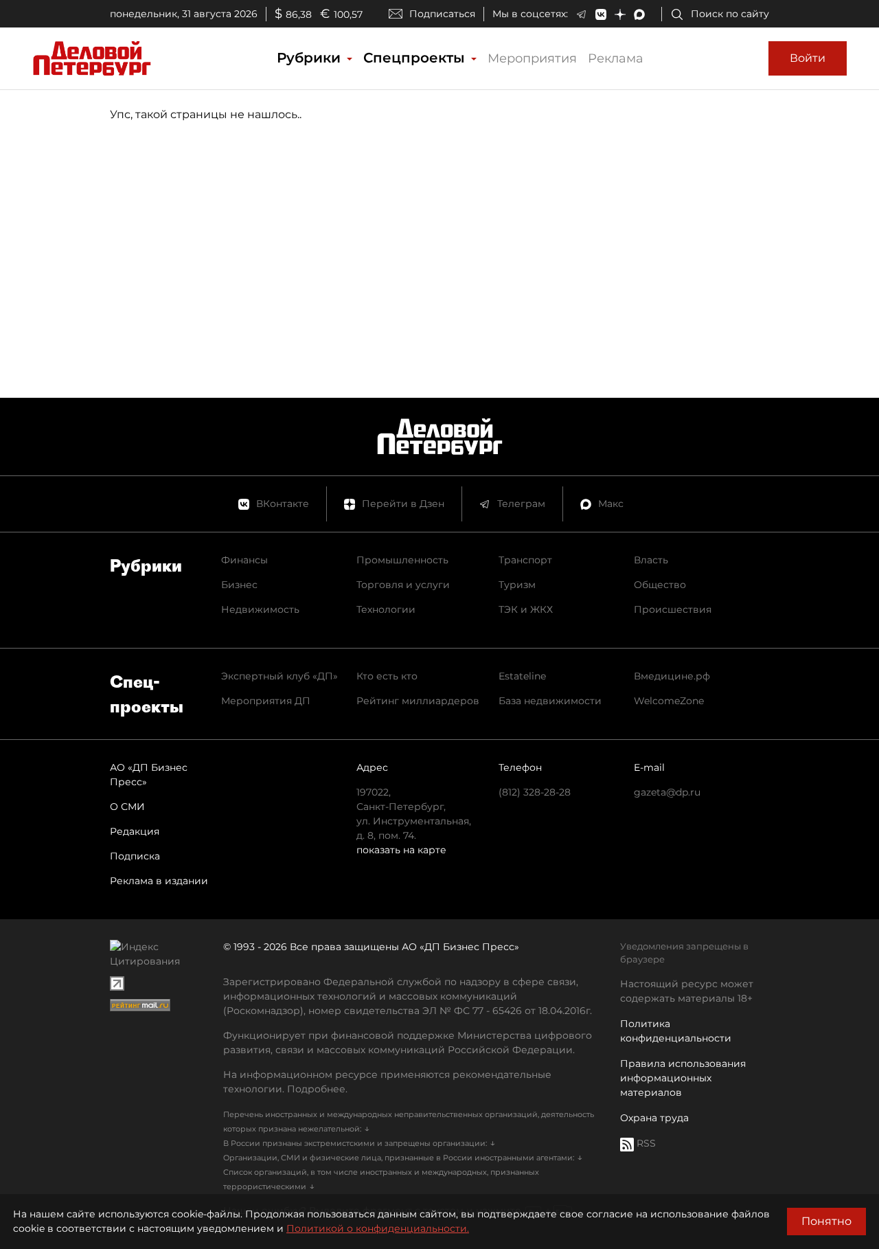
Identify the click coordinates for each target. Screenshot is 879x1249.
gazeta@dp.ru (667, 792)
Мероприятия (532, 58)
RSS (645, 1143)
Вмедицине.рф (672, 676)
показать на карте (401, 850)
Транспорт (525, 560)
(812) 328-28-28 (535, 792)
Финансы (244, 560)
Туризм (517, 584)
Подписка (135, 856)
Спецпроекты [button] (416, 57)
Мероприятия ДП (265, 701)
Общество (660, 584)
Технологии (385, 609)
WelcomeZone (669, 701)
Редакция (134, 831)
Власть (651, 560)
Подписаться (442, 14)
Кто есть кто (387, 676)
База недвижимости (550, 701)
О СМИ (127, 806)
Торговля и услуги (403, 584)
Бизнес (239, 584)
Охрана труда (654, 1118)
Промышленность (402, 560)
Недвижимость (260, 609)
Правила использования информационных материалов (683, 1078)
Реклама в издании (159, 881)
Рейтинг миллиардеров (417, 701)
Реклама (615, 58)
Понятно (826, 1221)
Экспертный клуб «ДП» (279, 676)
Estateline (522, 676)
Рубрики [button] (311, 57)
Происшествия (672, 609)
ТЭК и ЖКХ (526, 609)
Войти (807, 58)
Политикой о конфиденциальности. (377, 1228)
